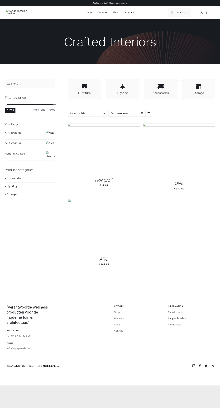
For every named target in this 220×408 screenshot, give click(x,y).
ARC (104, 259)
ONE (179, 183)
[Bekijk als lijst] (149, 113)
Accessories (14, 178)
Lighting (12, 186)
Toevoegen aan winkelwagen (96, 149)
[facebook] (199, 365)
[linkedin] (212, 365)
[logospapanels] (17, 10)
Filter (10, 110)
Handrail (104, 180)
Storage (12, 194)
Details (126, 149)
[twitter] (206, 365)
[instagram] (193, 365)
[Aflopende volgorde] (104, 113)
